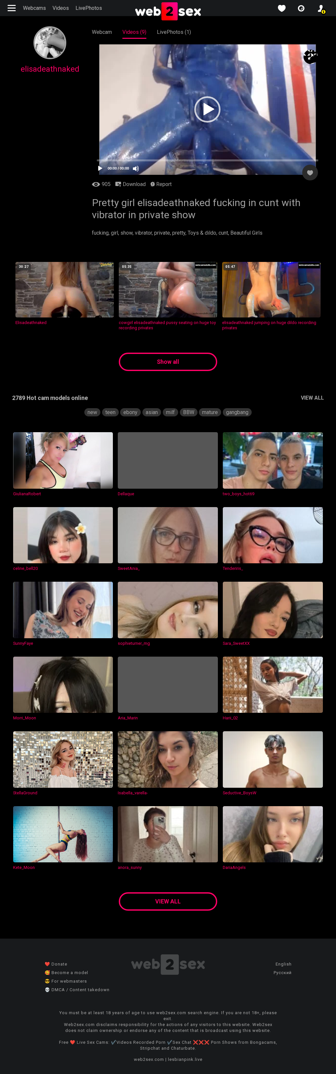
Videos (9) (134, 32)
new (92, 412)
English (284, 964)
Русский (283, 972)
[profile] (321, 8)
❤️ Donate (56, 964)
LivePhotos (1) (174, 32)
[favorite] (281, 8)
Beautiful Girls (246, 233)
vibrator (143, 233)
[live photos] (301, 8)
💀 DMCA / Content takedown (77, 989)
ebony (130, 412)
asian (152, 412)
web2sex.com (149, 1059)
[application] (207, 109)
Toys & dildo (202, 233)
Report (163, 184)
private (162, 233)
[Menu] (12, 8)
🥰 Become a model (66, 972)
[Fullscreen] (311, 57)
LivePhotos (88, 8)
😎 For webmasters (66, 981)
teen (110, 412)
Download (133, 184)
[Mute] (136, 168)
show (126, 233)
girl (114, 233)
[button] (207, 109)
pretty (178, 233)
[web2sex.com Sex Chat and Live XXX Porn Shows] (168, 11)
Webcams (34, 8)
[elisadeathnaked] (49, 57)
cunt (223, 233)
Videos (60, 8)
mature (210, 412)
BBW (188, 412)
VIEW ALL (312, 398)
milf (170, 412)
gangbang (237, 412)
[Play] (100, 168)
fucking (100, 233)
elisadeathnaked (50, 69)
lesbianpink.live (185, 1059)
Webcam (102, 32)
